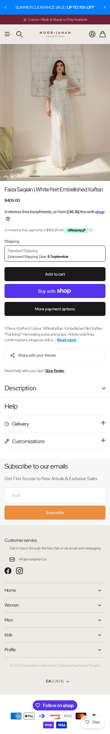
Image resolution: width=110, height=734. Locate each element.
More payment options (55, 308)
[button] (6, 7)
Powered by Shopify (85, 665)
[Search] (19, 34)
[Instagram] (19, 571)
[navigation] (45, 171)
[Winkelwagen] (102, 34)
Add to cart (55, 274)
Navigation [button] (8, 34)
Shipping (12, 241)
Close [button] (55, 590)
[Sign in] (92, 34)
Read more (66, 339)
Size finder (55, 370)
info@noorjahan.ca (32, 559)
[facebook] (8, 571)
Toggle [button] (104, 388)
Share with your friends (37, 355)
